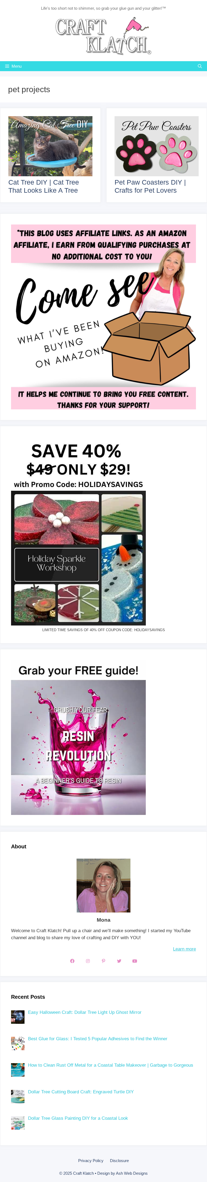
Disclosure (119, 1160)
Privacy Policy (91, 1160)
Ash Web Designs (132, 1173)
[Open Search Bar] (200, 66)
